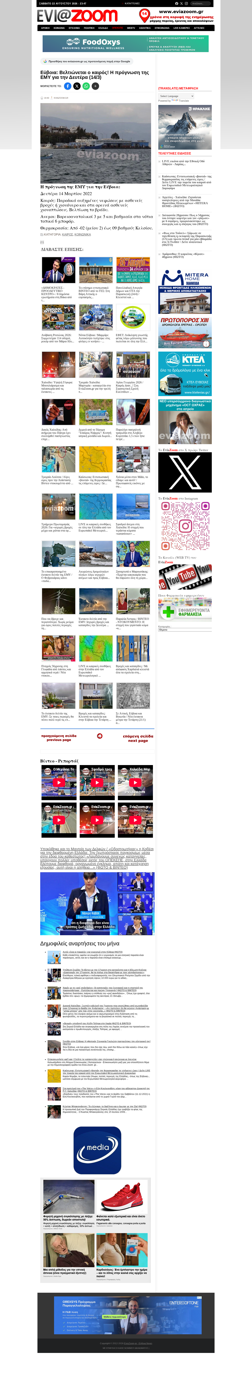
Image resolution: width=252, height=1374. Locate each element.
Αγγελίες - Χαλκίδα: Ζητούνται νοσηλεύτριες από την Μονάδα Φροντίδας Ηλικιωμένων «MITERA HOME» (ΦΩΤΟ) (185, 202)
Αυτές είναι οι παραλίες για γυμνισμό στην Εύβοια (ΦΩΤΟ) (92, 952)
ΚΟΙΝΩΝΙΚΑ (83, 234)
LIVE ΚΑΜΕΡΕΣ (182, 28)
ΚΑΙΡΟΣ (67, 234)
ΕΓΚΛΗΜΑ (74, 28)
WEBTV (131, 28)
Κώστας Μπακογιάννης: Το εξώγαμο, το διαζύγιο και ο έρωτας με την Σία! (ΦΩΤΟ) (104, 1106)
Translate (184, 100)
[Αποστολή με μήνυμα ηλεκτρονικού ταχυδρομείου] (42, 242)
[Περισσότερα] (95, 86)
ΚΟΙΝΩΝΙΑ (59, 28)
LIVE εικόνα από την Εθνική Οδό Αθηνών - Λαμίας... (183, 163)
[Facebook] (176, 3)
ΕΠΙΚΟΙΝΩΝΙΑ (162, 28)
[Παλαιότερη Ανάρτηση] (138, 743)
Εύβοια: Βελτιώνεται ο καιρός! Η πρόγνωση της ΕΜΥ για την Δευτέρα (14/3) (94, 75)
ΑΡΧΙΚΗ (45, 28)
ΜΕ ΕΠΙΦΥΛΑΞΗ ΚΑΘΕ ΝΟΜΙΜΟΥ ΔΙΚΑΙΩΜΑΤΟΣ (125, 1348)
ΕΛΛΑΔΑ (103, 28)
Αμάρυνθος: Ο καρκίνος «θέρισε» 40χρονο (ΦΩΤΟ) (183, 255)
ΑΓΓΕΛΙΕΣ (199, 28)
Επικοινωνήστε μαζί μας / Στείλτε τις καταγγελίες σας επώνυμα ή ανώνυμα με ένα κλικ (92, 1059)
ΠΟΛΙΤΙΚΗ (89, 28)
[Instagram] (186, 3)
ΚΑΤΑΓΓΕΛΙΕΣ (132, 3)
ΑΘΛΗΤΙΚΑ (145, 28)
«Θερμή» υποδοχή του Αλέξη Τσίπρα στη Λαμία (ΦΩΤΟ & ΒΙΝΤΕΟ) (97, 1023)
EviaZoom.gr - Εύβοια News (138, 1343)
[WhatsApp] (86, 86)
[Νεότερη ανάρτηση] (59, 743)
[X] (77, 86)
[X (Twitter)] (181, 3)
